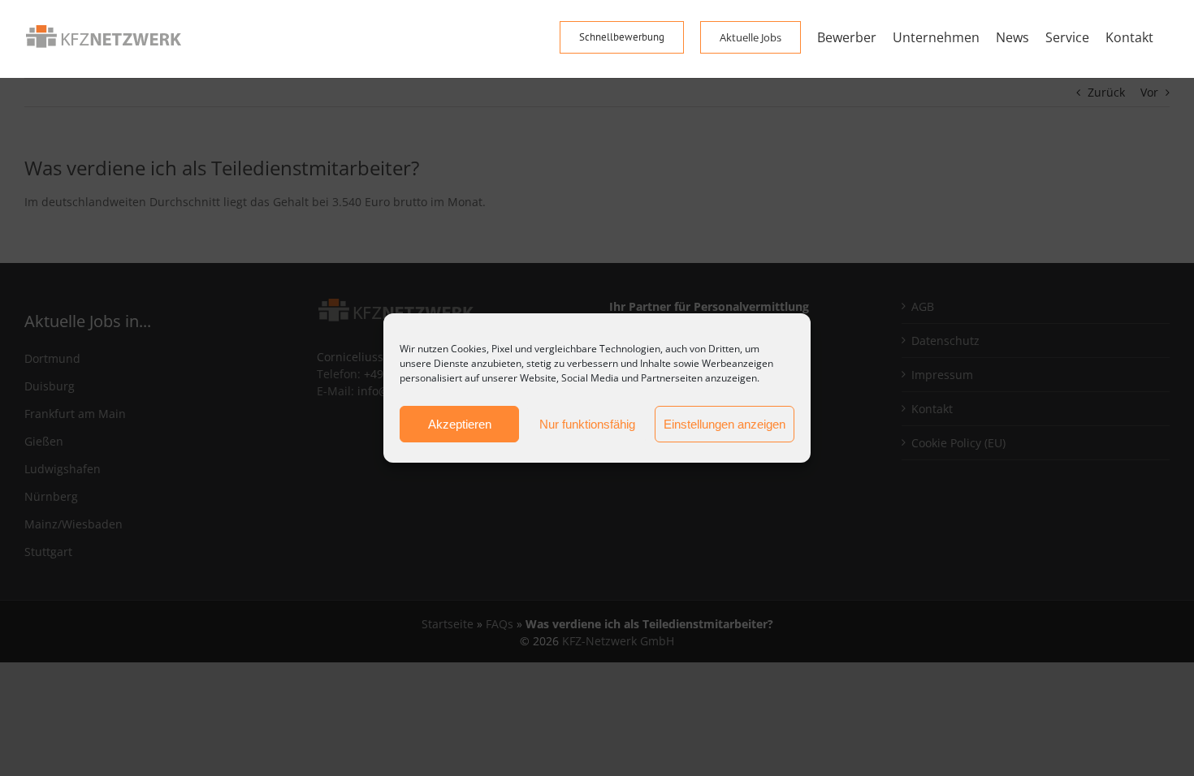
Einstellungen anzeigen (724, 424)
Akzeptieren (459, 424)
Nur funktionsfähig (587, 424)
